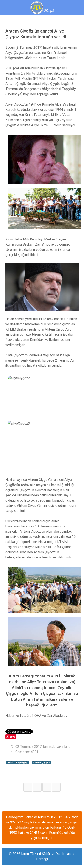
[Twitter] (37, 787)
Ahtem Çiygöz (41, 762)
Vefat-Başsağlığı (17, 762)
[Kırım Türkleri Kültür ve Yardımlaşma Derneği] (42, 7)
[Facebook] (27, 787)
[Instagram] (56, 787)
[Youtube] (46, 787)
